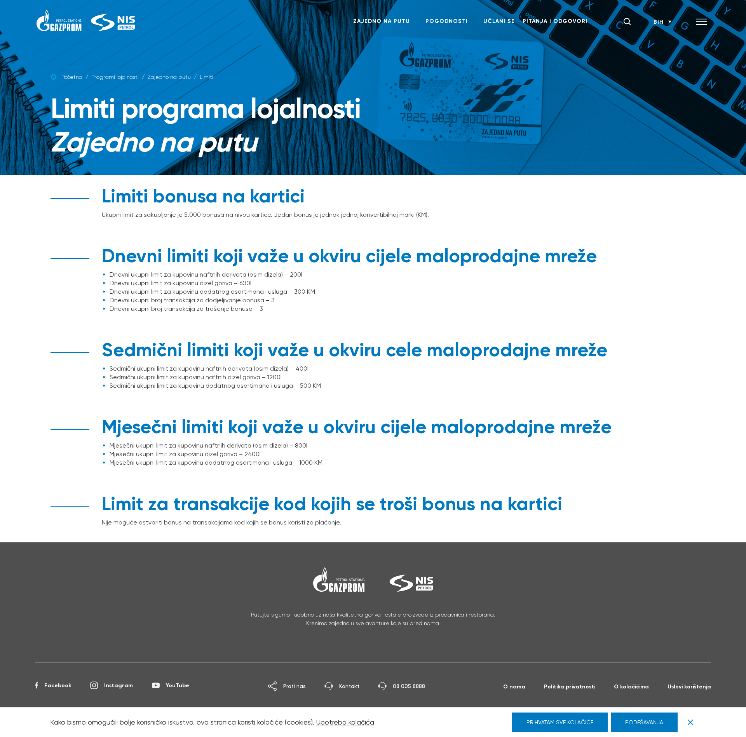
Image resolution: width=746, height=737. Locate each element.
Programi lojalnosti (115, 77)
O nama (514, 686)
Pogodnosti (446, 20)
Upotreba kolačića (345, 722)
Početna (71, 77)
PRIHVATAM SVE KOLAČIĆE (559, 722)
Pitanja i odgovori (555, 20)
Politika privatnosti (569, 686)
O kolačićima (631, 686)
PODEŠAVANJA (644, 722)
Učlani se (499, 20)
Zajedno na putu (381, 20)
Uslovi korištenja (689, 686)
